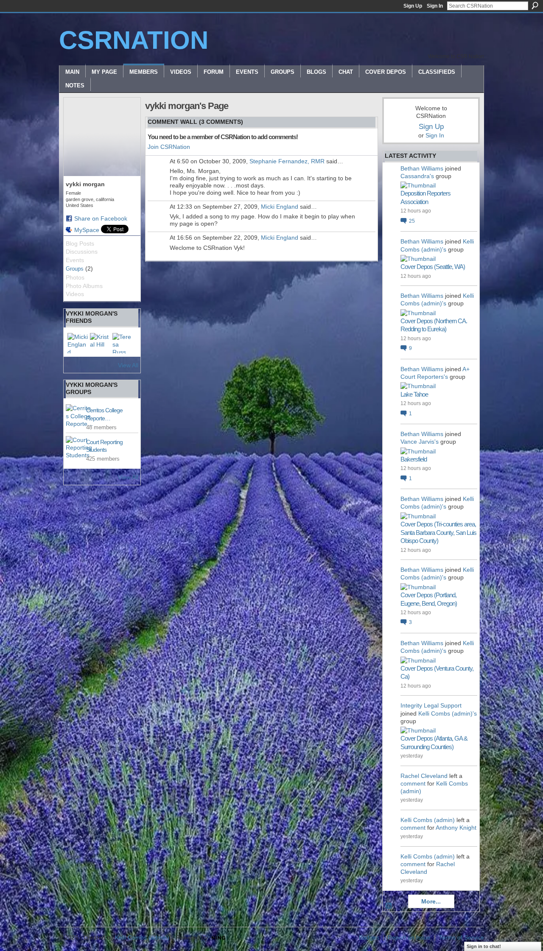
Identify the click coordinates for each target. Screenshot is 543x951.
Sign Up (412, 6)
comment (412, 783)
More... (431, 901)
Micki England (279, 206)
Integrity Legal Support (431, 705)
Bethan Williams (421, 168)
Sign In (435, 6)
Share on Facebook (100, 218)
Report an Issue (409, 937)
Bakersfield (413, 459)
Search (535, 5)
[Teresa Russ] (122, 343)
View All (128, 365)
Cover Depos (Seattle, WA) (432, 266)
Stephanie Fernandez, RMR (287, 161)
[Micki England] (77, 343)
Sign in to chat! (484, 946)
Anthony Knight (456, 827)
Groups (75, 269)
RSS (389, 906)
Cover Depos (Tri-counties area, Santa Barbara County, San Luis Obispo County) (438, 532)
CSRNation (133, 40)
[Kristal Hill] (100, 343)
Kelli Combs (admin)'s (447, 713)
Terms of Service (461, 937)
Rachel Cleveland (424, 775)
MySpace (86, 230)
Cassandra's (417, 176)
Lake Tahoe (414, 394)
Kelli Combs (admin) (427, 820)
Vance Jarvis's (419, 441)
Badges (369, 937)
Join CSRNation (169, 146)
